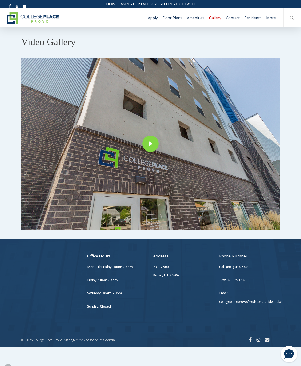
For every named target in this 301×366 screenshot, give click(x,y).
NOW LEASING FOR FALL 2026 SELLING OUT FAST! (150, 4)
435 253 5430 (238, 280)
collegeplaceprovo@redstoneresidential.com (253, 301)
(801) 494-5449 (237, 267)
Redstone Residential (99, 340)
